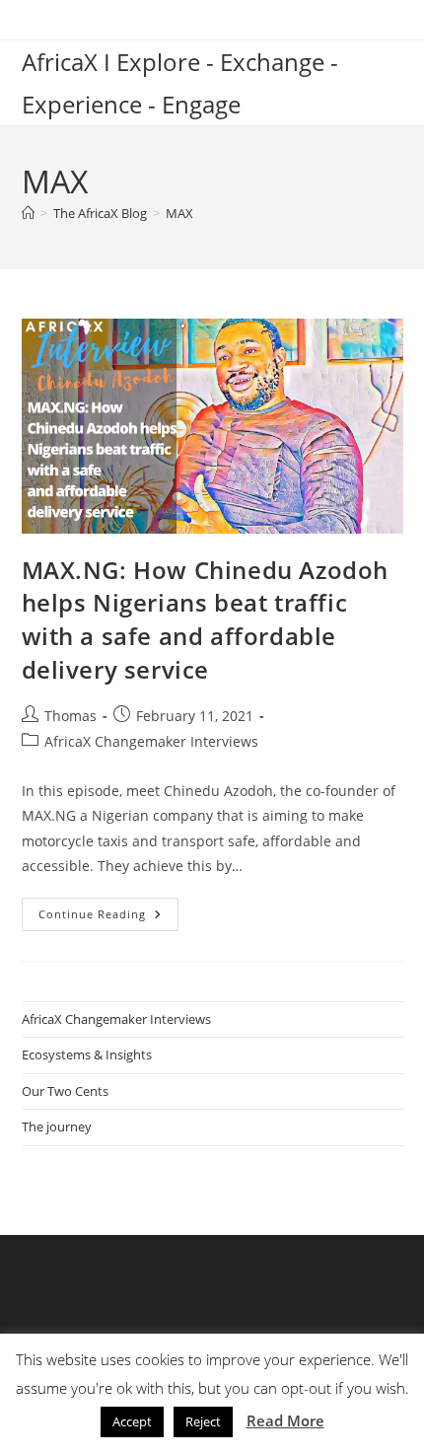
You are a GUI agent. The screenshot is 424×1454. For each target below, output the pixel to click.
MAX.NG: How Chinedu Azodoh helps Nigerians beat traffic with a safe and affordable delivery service (205, 619)
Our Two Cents (65, 1091)
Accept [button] (132, 1421)
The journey (57, 1126)
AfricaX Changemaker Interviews (151, 741)
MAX (179, 213)
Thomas (70, 715)
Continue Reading (108, 918)
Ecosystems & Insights (87, 1054)
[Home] (28, 213)
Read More (285, 1420)
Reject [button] (203, 1421)
